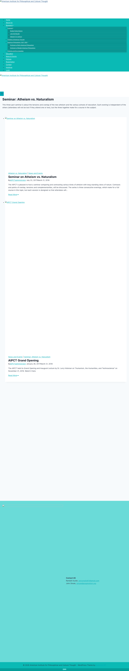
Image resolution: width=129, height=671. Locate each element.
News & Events (11, 56)
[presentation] (66, 143)
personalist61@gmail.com (89, 581)
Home (8, 20)
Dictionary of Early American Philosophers (22, 45)
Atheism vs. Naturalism (17, 173)
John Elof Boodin (15, 33)
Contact (8, 65)
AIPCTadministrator (18, 180)
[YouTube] (65, 670)
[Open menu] (2, 94)
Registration (10, 62)
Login (8, 70)
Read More (13, 195)
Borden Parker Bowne (16, 31)
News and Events (36, 173)
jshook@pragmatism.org (86, 583)
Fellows (8, 59)
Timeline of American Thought (16, 39)
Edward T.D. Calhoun (16, 36)
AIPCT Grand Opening (23, 360)
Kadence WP (101, 665)
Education (9, 54)
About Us (9, 23)
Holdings (9, 67)
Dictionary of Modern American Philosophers (22, 48)
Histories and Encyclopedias (15, 51)
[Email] (63, 670)
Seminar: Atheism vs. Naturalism (37, 357)
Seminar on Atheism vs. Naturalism (32, 177)
